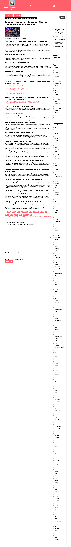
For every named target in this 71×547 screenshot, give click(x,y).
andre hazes (57, 138)
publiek (16, 214)
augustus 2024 (58, 110)
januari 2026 (57, 79)
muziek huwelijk (58, 370)
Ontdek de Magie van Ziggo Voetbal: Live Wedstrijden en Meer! (59, 48)
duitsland (56, 196)
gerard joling (57, 248)
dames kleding (57, 187)
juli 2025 (56, 90)
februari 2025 (57, 99)
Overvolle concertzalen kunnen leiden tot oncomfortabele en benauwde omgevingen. (22, 102)
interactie (42, 211)
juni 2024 (56, 114)
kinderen (56, 306)
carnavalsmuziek (58, 172)
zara (55, 535)
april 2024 (57, 117)
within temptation (58, 523)
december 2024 (58, 103)
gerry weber (57, 250)
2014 (56, 126)
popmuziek (57, 401)
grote (56, 255)
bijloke (56, 163)
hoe (55, 277)
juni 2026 (56, 70)
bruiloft (56, 169)
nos (55, 386)
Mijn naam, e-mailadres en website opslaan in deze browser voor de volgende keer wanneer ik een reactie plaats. (26, 252)
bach (56, 147)
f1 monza (56, 219)
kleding (56, 311)
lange (56, 327)
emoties (13, 211)
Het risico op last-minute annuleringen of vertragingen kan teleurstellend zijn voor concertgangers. (25, 105)
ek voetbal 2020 (58, 205)
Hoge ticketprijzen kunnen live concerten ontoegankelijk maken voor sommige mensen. (23, 101)
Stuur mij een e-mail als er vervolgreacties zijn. (13, 256)
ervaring (18, 211)
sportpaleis (57, 460)
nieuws (56, 381)
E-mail (6, 242)
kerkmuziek (57, 302)
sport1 (56, 457)
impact (30, 211)
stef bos (56, 464)
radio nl (56, 412)
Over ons (23, 5)
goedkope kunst (58, 252)
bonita (56, 165)
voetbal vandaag (58, 503)
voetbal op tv (57, 500)
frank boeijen (57, 237)
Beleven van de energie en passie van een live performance (17, 93)
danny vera (57, 192)
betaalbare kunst (58, 162)
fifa (55, 228)
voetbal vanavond (58, 502)
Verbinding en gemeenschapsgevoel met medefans (16, 92)
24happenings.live (9, 15)
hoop (56, 280)
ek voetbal (57, 203)
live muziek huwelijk (58, 336)
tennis (56, 473)
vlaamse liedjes (57, 494)
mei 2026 (56, 72)
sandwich (56, 431)
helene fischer (57, 266)
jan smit (56, 284)
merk (56, 350)
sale (55, 430)
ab (55, 131)
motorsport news (58, 367)
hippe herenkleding (58, 273)
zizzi (55, 541)
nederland (57, 374)
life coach (56, 331)
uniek (31, 214)
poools (56, 395)
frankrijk (56, 239)
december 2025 (58, 81)
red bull (56, 417)
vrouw (56, 509)
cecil (55, 174)
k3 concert (57, 300)
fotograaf (57, 235)
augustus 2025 (58, 88)
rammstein (57, 413)
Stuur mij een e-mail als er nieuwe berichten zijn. (14, 259)
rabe (55, 408)
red (55, 415)
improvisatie (36, 211)
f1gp (55, 223)
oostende (56, 388)
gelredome (57, 244)
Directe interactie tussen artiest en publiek (14, 85)
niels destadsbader (58, 377)
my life (56, 372)
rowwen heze (57, 428)
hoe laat (56, 278)
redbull (56, 421)
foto (56, 234)
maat (56, 343)
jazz (55, 293)
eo (55, 208)
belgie (56, 160)
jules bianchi (57, 298)
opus (56, 390)
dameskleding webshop (59, 190)
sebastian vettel (58, 440)
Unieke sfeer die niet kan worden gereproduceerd (15, 87)
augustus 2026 (58, 67)
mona (56, 358)
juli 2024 (56, 112)
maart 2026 (57, 76)
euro (55, 214)
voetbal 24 (57, 498)
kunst (56, 322)
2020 (56, 129)
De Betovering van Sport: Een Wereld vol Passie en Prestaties (59, 29)
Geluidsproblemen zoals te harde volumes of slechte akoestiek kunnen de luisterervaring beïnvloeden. (25, 103)
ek (55, 199)
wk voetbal (57, 528)
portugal (56, 403)
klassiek (56, 307)
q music (56, 406)
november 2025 (58, 83)
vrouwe (56, 511)
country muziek (58, 180)
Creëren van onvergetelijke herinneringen (14, 90)
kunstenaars (57, 325)
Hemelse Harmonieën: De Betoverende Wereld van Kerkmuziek (59, 33)
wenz (56, 518)
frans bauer (57, 241)
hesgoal (56, 271)
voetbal (56, 496)
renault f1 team (58, 424)
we (55, 516)
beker (56, 156)
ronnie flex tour (58, 426)
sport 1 (56, 453)
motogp (56, 365)
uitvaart (56, 482)
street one (57, 467)
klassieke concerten (58, 309)
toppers (56, 476)
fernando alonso (58, 224)
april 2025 (57, 96)
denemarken (57, 194)
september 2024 (58, 108)
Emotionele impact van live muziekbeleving (14, 89)
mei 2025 (56, 94)
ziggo (56, 537)
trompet (56, 480)
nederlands (57, 376)
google (56, 253)
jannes (56, 286)
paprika (56, 392)
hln (55, 275)
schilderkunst (57, 439)
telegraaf (56, 471)
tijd (55, 475)
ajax (55, 135)
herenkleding (57, 268)
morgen (56, 363)
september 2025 (58, 87)
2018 (56, 127)
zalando (56, 533)
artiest (9, 211)
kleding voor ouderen (59, 314)
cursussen (57, 183)
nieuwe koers (57, 379)
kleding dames (57, 313)
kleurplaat (56, 318)
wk (55, 526)
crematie (56, 181)
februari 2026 (57, 78)
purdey (56, 404)
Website (6, 246)
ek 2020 (56, 201)
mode (56, 354)
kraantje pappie (58, 320)
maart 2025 (57, 97)
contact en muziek (58, 178)
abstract (56, 133)
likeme (56, 334)
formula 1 (56, 230)
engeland (56, 206)
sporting (56, 458)
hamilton (56, 262)
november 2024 (58, 105)
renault (56, 422)
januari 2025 (57, 101)
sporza (56, 462)
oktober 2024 (57, 106)
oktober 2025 (57, 85)
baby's (56, 145)
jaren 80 (56, 289)
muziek (11, 214)
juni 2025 (56, 92)
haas (56, 259)
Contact (29, 5)
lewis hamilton (57, 329)
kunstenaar (57, 324)
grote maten (57, 257)
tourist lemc (57, 478)
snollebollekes (57, 448)
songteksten (57, 449)
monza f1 (56, 361)
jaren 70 (56, 288)
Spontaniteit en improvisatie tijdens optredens (15, 88)
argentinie (57, 142)
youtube (56, 532)
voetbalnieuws (57, 505)
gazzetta (56, 242)
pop (55, 397)
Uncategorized (18, 15)
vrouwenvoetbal (58, 514)
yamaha (56, 530)
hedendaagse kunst (58, 264)
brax (55, 167)
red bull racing (57, 419)
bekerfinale (57, 158)
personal (56, 394)
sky (55, 442)
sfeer (20, 214)
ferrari (56, 226)
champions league (58, 176)
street (56, 466)
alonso (56, 136)
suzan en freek (57, 469)
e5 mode (56, 198)
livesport (56, 340)
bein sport (57, 154)
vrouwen (56, 512)
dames (56, 185)
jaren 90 (56, 291)
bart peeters (57, 149)
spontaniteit (25, 214)
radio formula (57, 410)
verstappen (57, 491)
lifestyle (56, 332)
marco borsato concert (59, 347)
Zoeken (54, 15)
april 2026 (57, 74)
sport (56, 451)
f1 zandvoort (57, 221)
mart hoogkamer (58, 349)
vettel (56, 493)
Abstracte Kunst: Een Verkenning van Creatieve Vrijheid (59, 43)
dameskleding (57, 188)
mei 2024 (56, 115)
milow (56, 352)
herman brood (57, 270)
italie (56, 282)
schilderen (57, 435)
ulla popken (57, 484)
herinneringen (24, 211)
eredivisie (56, 210)
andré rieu (56, 140)
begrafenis (57, 153)
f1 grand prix (57, 217)
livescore (56, 338)
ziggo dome (57, 539)
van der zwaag (57, 487)
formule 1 (56, 232)
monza (56, 359)
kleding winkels (57, 316)
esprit (56, 212)
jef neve (56, 295)
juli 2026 (56, 69)
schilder (56, 433)
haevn (56, 260)
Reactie (6, 225)
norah (56, 385)
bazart (56, 151)
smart (56, 446)
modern (56, 356)
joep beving (57, 296)
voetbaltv (56, 507)
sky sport (56, 444)
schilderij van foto (58, 437)
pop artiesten (57, 399)
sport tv (56, 455)
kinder (56, 304)
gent (56, 246)
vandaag (56, 489)
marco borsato (57, 345)
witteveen (57, 525)
